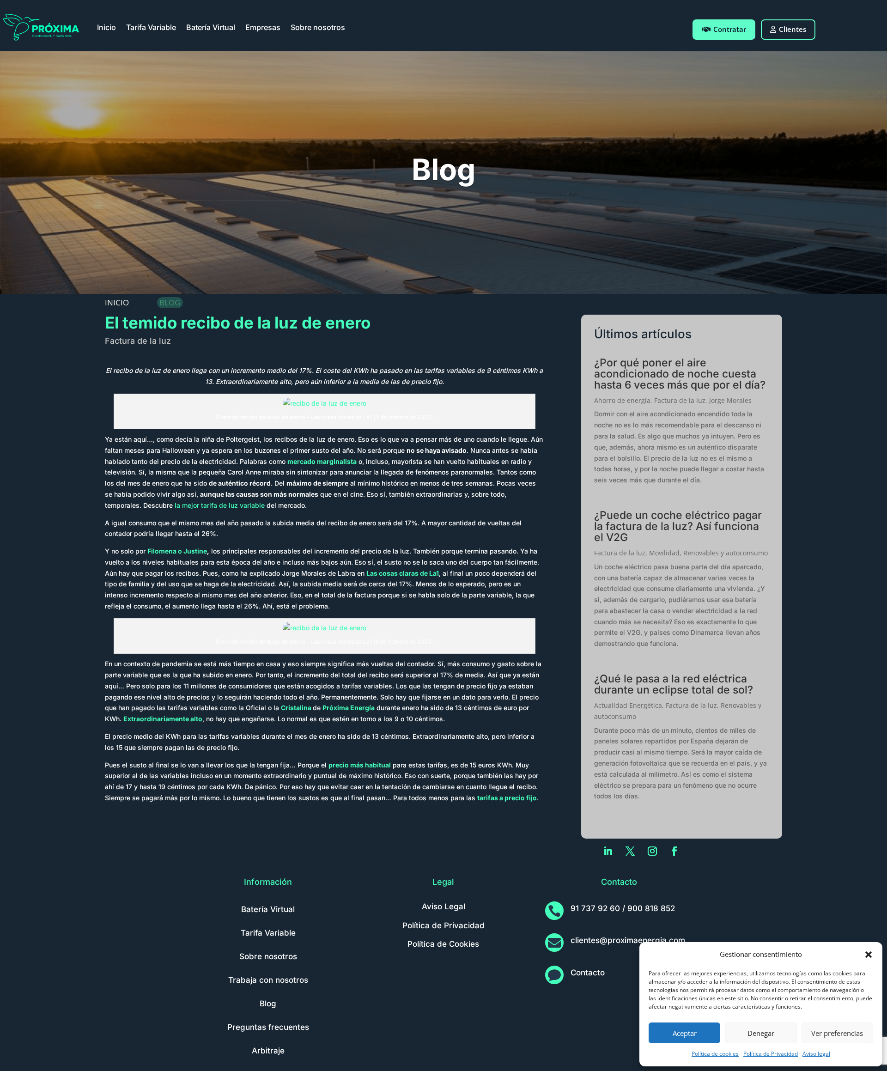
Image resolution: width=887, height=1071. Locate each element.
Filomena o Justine (177, 551)
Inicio (106, 27)
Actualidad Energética (628, 705)
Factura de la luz (138, 341)
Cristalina (296, 708)
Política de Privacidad (770, 1054)
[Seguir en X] (630, 851)
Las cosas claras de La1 (402, 573)
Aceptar (685, 1033)
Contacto (588, 972)
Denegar (760, 1033)
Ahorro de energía (622, 400)
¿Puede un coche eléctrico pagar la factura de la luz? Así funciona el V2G (678, 526)
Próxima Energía (348, 708)
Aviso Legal (443, 906)
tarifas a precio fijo (507, 798)
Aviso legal (816, 1054)
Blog (268, 1003)
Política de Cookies (443, 944)
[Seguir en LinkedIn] (608, 851)
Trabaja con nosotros (268, 980)
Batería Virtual (210, 27)
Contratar (729, 29)
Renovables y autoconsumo (725, 552)
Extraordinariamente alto (162, 719)
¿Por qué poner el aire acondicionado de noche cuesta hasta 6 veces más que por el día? (679, 373)
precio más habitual (359, 765)
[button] (868, 954)
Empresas (262, 27)
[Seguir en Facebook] (674, 851)
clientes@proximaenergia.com (628, 940)
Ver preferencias (837, 1033)
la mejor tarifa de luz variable (220, 505)
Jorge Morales (730, 400)
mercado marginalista (322, 461)
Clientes (792, 29)
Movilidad (664, 552)
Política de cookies (715, 1054)
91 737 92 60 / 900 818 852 (623, 908)
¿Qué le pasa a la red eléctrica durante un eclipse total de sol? (673, 684)
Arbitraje (268, 1050)
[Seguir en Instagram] (652, 851)
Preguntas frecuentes (268, 1027)
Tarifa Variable (151, 27)
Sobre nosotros (318, 27)
